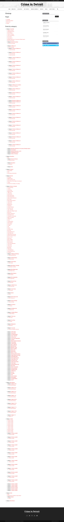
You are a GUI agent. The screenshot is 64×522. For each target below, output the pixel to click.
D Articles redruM (10, 425)
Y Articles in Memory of (16, 140)
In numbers (9, 252)
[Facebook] (52, 0)
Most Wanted (26, 9)
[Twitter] (58, 0)
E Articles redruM (11, 442)
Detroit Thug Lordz (14, 296)
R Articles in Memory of (16, 117)
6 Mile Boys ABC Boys (15, 253)
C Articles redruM (10, 421)
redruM (41, 9)
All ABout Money (14, 257)
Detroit (12, 292)
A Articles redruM (14, 433)
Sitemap (7, 23)
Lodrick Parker (9, 201)
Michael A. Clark (10, 240)
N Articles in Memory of (16, 101)
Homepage (8, 19)
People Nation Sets (10, 214)
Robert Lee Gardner (10, 217)
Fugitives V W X (14, 411)
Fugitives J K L (13, 395)
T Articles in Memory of (16, 125)
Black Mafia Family (14, 269)
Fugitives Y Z (10, 416)
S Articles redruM (10, 430)
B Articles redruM (14, 437)
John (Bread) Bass (14, 334)
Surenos (8, 227)
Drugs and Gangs (14, 300)
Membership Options (25, 0)
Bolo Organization (14, 277)
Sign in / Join (15, 0)
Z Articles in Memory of (16, 144)
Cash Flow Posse (11, 286)
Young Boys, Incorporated (11, 216)
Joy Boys (8, 188)
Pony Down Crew (10, 208)
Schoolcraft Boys (10, 187)
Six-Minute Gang (10, 229)
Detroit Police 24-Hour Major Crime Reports (14, 181)
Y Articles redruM (14, 490)
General (11, 175)
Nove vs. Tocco (13, 352)
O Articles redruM (14, 476)
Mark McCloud (9, 204)
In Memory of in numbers (16, 84)
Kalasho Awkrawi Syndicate (16, 340)
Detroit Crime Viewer (10, 40)
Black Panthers (13, 273)
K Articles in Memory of (16, 92)
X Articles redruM (10, 420)
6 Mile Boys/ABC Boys (12, 255)
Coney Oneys (13, 288)
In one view (13, 327)
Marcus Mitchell (10, 242)
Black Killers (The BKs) (15, 265)
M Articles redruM (14, 472)
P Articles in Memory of (16, 109)
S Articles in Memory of (16, 121)
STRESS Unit (9, 218)
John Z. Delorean (10, 209)
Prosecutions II (9, 38)
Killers (8, 494)
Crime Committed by (10, 35)
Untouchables (13, 377)
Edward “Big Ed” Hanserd (11, 200)
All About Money (11, 259)
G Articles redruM (14, 448)
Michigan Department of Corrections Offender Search (16, 39)
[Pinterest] (55, 0)
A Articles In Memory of (16, 48)
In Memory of (13, 45)
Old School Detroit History (11, 235)
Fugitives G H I (13, 391)
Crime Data (13, 9)
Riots (8, 157)
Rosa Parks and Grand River (11, 173)
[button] (57, 9)
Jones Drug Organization (11, 243)
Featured (11, 169)
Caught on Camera (10, 30)
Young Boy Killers (10, 221)
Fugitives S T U (13, 407)
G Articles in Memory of (16, 73)
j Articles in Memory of (16, 88)
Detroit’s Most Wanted (12, 385)
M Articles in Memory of (16, 100)
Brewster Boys (13, 281)
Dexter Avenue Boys (10, 195)
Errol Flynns (13, 304)
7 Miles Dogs (9, 192)
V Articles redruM (10, 422)
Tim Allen (8, 225)
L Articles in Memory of (16, 96)
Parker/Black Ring (10, 233)
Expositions (19, 9)
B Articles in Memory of (16, 52)
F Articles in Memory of (16, 69)
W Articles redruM (10, 429)
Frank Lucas (13, 316)
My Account (19, 0)
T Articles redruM (10, 426)
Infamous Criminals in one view (13, 329)
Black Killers (9, 247)
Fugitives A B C (13, 383)
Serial (46, 9)
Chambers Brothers (10, 207)
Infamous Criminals (34, 9)
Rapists (12, 496)
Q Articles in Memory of (16, 113)
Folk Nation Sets (14, 308)
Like (57, 43)
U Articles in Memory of (16, 129)
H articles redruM (14, 452)
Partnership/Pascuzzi (10, 231)
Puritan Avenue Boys (10, 196)
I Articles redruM (14, 456)
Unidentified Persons (10, 31)
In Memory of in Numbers (14, 86)
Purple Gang (9, 248)
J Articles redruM (14, 460)
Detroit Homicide (11, 47)
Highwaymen (10, 325)
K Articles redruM (14, 464)
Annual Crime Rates (11, 43)
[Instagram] (53, 0)
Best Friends (9, 199)
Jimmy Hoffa (9, 244)
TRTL (8, 226)
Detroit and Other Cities (11, 179)
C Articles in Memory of (16, 57)
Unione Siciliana (9, 222)
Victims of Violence (10, 34)
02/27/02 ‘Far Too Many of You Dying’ (13, 183)
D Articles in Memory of (16, 61)
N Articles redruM (10, 431)
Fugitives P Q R (13, 403)
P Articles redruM (11, 481)
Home (9, 9)
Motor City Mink (10, 239)
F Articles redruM (14, 444)
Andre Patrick (13, 261)
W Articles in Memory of (16, 136)
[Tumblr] (56, 0)
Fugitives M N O (14, 399)
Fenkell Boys (9, 205)
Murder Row (9, 212)
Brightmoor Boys (10, 191)
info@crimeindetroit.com (55, 521)
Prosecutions (9, 36)
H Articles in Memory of (16, 77)
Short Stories (52, 9)
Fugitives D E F (13, 387)
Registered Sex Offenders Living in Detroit (14, 495)
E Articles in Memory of (16, 65)
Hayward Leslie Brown (11, 213)
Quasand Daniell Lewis (11, 251)
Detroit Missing (9, 32)
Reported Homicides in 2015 (16, 151)
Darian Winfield (9, 170)
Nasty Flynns (9, 238)
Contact (8, 182)
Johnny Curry (9, 203)
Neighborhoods (9, 178)
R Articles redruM (10, 424)
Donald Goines (9, 194)
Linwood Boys (9, 190)
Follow (57, 45)
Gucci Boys (13, 320)
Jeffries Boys (9, 246)
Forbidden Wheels (14, 312)
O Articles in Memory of (16, 105)
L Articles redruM (14, 468)
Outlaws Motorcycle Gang (11, 234)
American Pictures (11, 160)
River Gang (9, 230)
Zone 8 (8, 220)
